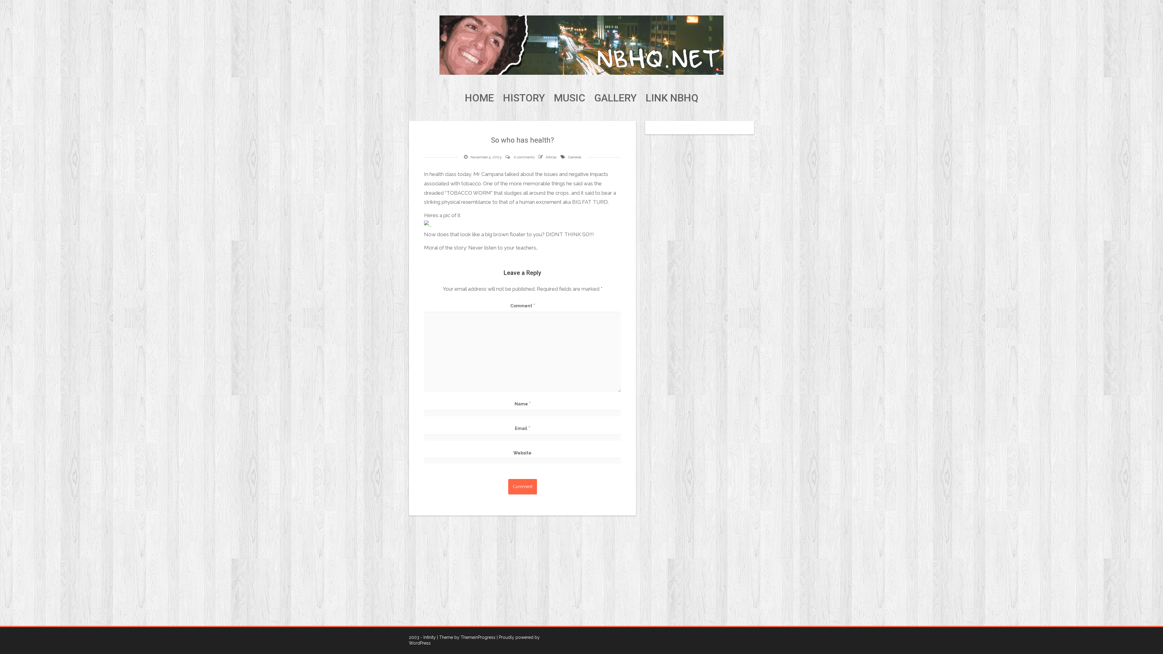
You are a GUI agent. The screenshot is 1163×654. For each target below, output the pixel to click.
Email (522, 428)
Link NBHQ (672, 98)
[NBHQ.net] (581, 44)
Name (523, 404)
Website (522, 453)
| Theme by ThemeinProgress (466, 637)
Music (569, 98)
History (524, 98)
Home (479, 98)
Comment (522, 305)
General (574, 157)
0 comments (524, 157)
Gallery (615, 98)
